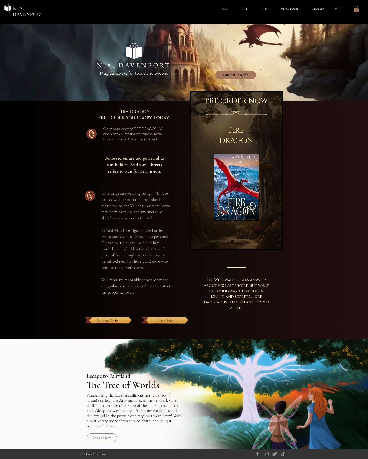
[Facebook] (257, 454)
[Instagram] (266, 454)
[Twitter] (275, 454)
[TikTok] (283, 454)
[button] (264, 8)
